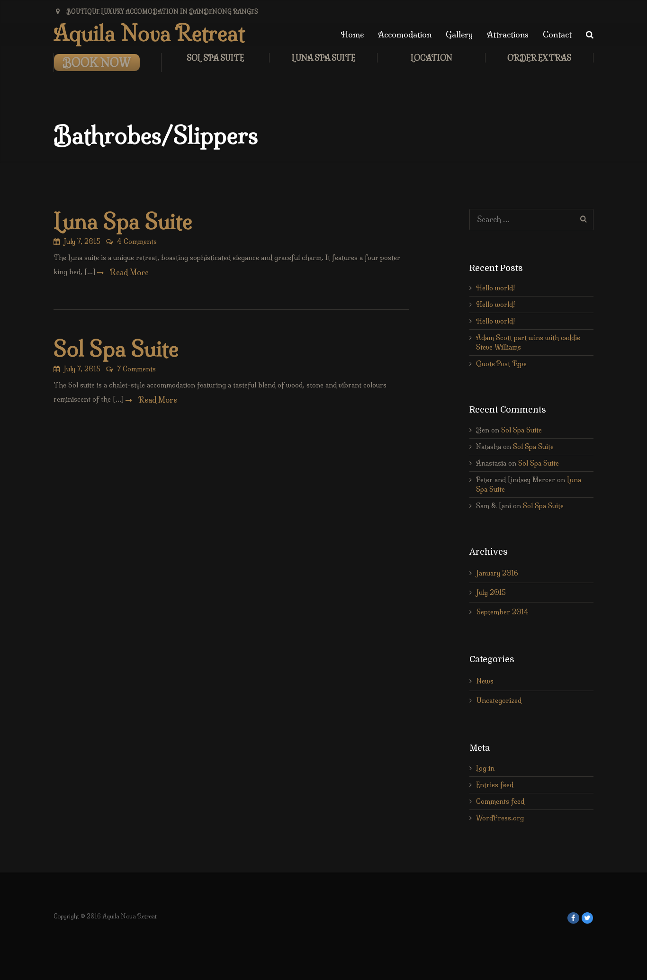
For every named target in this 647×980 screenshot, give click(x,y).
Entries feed (494, 785)
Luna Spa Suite (323, 58)
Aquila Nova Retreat (149, 33)
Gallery (459, 34)
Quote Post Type (501, 364)
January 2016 (497, 573)
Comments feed (500, 801)
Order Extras (539, 58)
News (485, 681)
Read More (128, 272)
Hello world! (495, 288)
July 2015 (491, 592)
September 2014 (502, 612)
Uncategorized (498, 700)
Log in (485, 768)
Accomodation (404, 34)
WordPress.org (500, 818)
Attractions (508, 34)
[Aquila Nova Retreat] (573, 918)
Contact (557, 34)
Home (352, 34)
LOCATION (431, 58)
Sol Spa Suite (215, 58)
